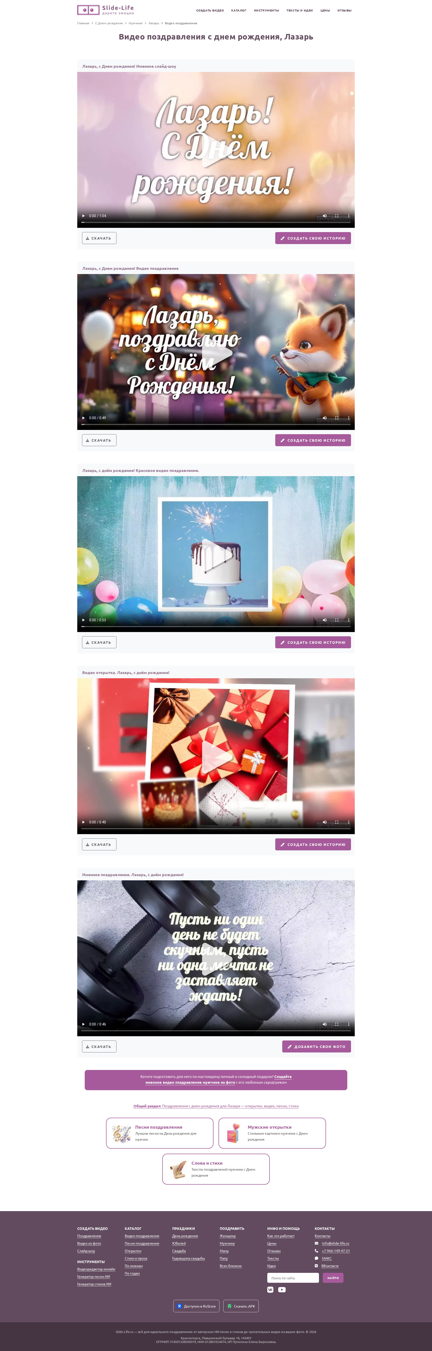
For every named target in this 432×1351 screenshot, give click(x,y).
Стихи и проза (136, 1258)
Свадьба (179, 1250)
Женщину (228, 1235)
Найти (333, 1278)
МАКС (327, 1258)
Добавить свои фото (320, 1046)
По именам (134, 1265)
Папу (224, 1258)
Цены (325, 10)
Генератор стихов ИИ (94, 1284)
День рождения (185, 1235)
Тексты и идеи (299, 10)
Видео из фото (89, 1243)
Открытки (133, 1250)
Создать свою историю (317, 238)
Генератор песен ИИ (93, 1276)
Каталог (238, 10)
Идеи (271, 1265)
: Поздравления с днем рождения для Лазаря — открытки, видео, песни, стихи (216, 1105)
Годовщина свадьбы (188, 1258)
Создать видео (210, 10)
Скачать (101, 238)
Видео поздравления (142, 1235)
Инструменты (266, 10)
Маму (224, 1250)
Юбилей (179, 1243)
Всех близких (231, 1265)
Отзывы (345, 10)
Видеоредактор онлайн (96, 1269)
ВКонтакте (330, 1265)
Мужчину (227, 1243)
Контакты (322, 1235)
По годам (132, 1273)
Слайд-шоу (86, 1250)
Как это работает (280, 1235)
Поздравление (89, 1235)
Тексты (273, 1258)
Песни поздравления (142, 1243)
